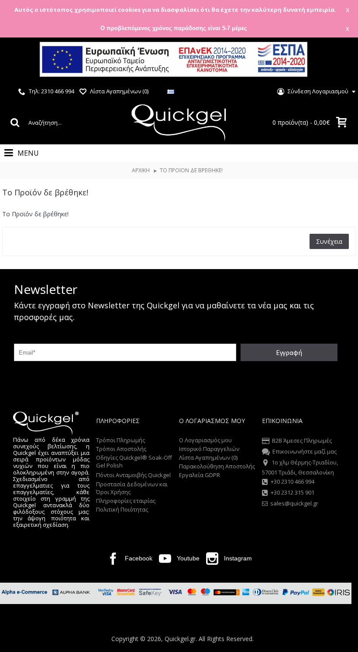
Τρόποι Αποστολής (121, 449)
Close (340, 60)
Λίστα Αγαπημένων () (208, 457)
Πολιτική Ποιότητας (122, 509)
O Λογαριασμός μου (205, 440)
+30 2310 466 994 (292, 481)
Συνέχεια (329, 241)
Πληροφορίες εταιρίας (125, 501)
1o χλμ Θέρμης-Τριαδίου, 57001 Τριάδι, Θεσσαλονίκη (300, 467)
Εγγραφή (289, 352)
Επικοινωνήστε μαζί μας (304, 451)
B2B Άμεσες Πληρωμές (302, 440)
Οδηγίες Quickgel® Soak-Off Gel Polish (134, 461)
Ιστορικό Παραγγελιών (209, 449)
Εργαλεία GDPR (199, 475)
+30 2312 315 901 (292, 493)
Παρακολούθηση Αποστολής (217, 466)
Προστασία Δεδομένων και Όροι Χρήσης (132, 488)
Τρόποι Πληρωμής (120, 440)
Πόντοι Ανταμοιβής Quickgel (133, 475)
